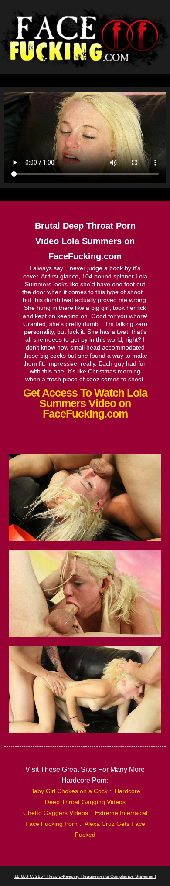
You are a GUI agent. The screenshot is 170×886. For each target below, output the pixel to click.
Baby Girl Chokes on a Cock (69, 791)
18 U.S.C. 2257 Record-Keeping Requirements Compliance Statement (85, 876)
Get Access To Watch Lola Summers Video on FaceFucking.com (85, 403)
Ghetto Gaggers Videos (55, 812)
